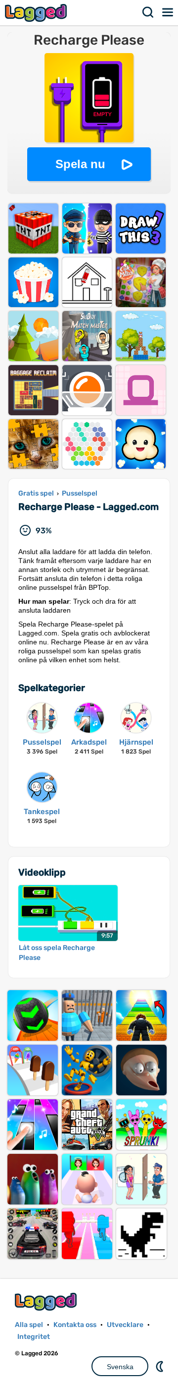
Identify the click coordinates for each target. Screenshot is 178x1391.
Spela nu (80, 164)
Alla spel (29, 1325)
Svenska (120, 1367)
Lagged (37, 12)
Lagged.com (47, 1301)
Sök (148, 12)
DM (161, 1366)
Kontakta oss (74, 1325)
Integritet (33, 1336)
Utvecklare (125, 1325)
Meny (168, 12)
